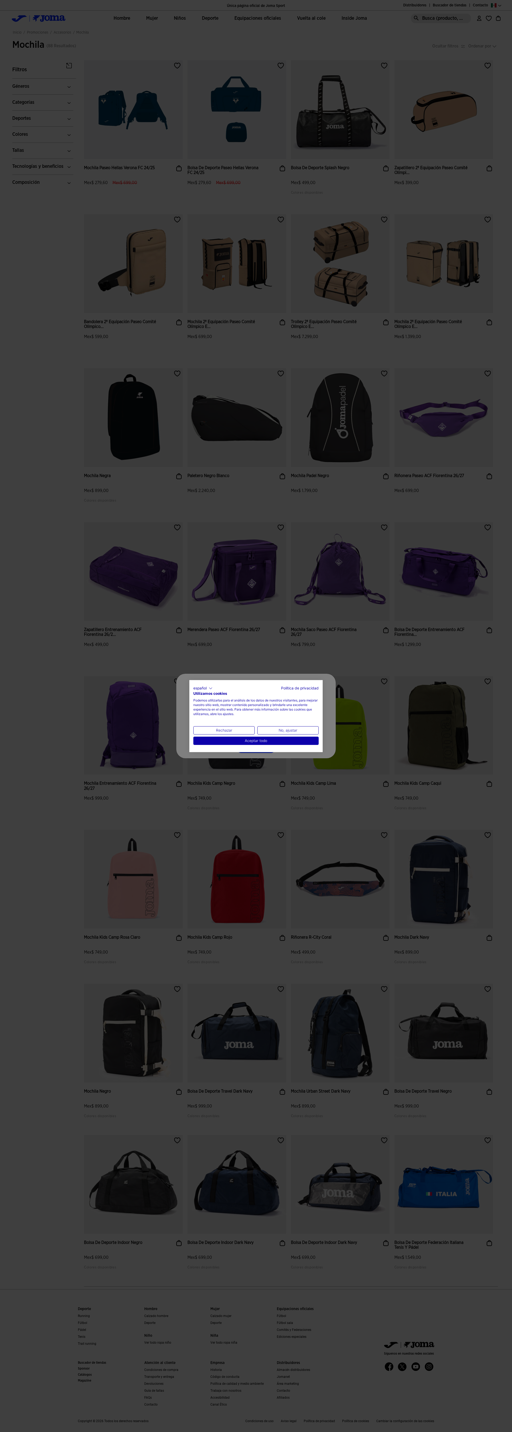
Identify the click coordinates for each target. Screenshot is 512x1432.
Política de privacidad (300, 688)
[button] (203, 688)
